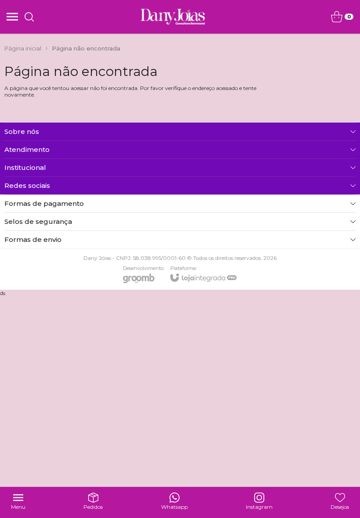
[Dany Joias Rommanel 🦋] (173, 17)
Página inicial (22, 48)
